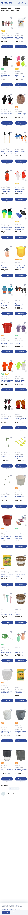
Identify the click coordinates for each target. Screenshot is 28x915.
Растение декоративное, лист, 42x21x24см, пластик (7, 651)
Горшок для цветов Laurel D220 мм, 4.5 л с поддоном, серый (20, 732)
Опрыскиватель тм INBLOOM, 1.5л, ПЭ (20, 651)
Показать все (14, 789)
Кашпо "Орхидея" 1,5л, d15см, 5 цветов (20, 266)
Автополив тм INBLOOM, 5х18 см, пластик (6, 613)
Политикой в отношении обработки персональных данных (11, 908)
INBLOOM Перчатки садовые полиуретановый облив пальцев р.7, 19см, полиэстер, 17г (20, 342)
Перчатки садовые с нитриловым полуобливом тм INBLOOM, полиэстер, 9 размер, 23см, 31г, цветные (7, 38)
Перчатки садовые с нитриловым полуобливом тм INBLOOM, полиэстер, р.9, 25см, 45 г (20, 380)
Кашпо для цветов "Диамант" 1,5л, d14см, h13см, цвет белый (6, 732)
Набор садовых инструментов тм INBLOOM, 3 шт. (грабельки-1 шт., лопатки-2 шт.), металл (20, 457)
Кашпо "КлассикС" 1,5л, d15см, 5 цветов (7, 342)
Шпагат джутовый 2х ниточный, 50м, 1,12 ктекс (21, 114)
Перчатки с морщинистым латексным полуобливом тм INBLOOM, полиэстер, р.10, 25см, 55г (5, 419)
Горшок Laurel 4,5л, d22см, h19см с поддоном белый (6, 691)
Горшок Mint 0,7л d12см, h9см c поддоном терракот (7, 537)
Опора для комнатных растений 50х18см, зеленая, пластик (7, 457)
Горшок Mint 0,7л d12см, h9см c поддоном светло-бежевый (20, 497)
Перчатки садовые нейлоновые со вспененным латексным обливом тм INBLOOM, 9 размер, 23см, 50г (7, 228)
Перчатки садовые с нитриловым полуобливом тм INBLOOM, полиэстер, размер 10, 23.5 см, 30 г (20, 190)
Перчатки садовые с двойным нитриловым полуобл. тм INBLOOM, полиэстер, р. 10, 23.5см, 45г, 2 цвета (20, 152)
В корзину (7, 46)
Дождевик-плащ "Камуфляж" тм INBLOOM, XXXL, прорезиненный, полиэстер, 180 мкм (6, 76)
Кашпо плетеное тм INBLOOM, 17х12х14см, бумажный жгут (20, 575)
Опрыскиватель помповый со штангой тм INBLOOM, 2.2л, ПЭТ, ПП (7, 266)
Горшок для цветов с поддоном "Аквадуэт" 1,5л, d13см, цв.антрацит (7, 770)
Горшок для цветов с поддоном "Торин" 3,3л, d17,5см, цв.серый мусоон (21, 770)
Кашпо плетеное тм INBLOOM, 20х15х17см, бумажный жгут (20, 613)
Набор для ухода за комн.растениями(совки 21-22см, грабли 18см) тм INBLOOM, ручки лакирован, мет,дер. (7, 152)
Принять (6, 912)
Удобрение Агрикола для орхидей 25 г (7, 575)
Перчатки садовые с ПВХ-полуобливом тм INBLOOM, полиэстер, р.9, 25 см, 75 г (7, 380)
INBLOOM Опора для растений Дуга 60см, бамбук (7, 497)
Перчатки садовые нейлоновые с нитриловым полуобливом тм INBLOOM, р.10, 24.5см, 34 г (20, 304)
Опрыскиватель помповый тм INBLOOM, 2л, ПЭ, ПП (7, 190)
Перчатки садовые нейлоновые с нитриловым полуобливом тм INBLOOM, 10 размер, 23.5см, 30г (7, 114)
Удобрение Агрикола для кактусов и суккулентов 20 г (20, 691)
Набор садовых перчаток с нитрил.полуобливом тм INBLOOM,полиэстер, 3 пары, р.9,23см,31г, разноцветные (21, 537)
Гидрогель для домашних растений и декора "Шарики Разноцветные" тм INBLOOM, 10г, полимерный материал (20, 38)
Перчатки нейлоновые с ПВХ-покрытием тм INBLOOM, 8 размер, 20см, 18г (20, 76)
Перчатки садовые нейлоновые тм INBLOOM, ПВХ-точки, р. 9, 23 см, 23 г (20, 228)
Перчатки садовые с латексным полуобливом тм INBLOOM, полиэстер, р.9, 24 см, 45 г (7, 304)
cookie (16, 905)
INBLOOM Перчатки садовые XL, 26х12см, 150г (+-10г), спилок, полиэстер (21, 419)
